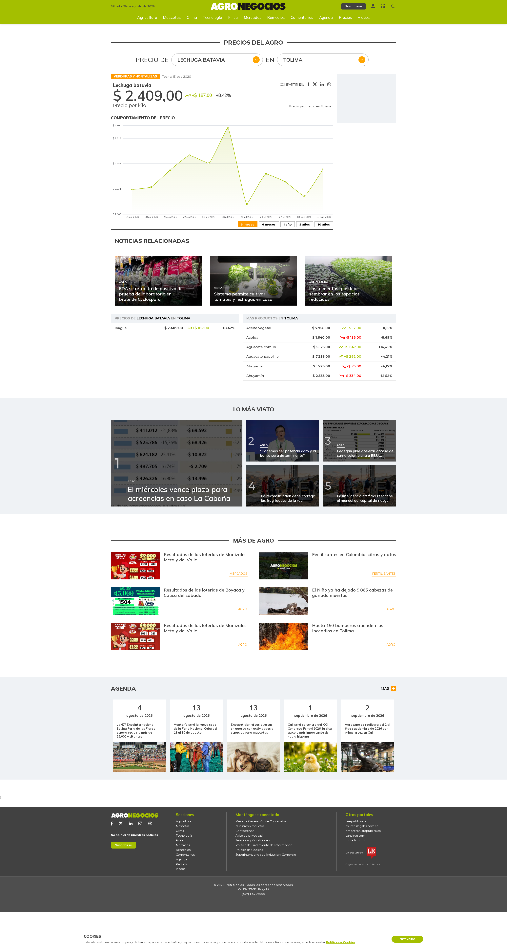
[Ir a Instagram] (140, 823)
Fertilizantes (383, 573)
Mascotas (172, 17)
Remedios (276, 17)
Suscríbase (353, 6)
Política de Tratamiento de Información (263, 845)
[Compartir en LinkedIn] (322, 84)
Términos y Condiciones (252, 840)
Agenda (326, 17)
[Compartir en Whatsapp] (329, 84)
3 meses (247, 224)
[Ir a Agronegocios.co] (134, 815)
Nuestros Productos (249, 826)
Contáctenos (244, 831)
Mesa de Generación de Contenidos (260, 821)
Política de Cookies (249, 850)
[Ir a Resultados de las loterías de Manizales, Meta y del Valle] (135, 565)
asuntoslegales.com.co (362, 826)
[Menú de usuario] (373, 6)
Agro (242, 609)
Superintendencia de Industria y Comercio (265, 854)
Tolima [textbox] (292, 60)
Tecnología (212, 17)
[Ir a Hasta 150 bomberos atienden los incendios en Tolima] (283, 636)
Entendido (407, 939)
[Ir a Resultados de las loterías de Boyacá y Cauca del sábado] (135, 601)
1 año (287, 224)
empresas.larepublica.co (363, 831)
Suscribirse (123, 845)
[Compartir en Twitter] (315, 84)
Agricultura (147, 17)
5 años (304, 224)
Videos (364, 17)
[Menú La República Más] (383, 6)
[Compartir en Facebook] (308, 84)
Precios (345, 17)
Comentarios (302, 17)
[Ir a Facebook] (112, 823)
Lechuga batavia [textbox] (201, 60)
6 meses (269, 224)
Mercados (252, 17)
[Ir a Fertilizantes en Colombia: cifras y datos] (283, 565)
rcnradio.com (355, 840)
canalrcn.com (355, 835)
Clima (192, 17)
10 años (324, 224)
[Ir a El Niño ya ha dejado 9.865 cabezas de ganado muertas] (283, 601)
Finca (233, 17)
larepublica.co (356, 821)
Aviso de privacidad (249, 835)
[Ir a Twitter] (121, 823)
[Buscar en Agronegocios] (393, 6)
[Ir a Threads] (150, 823)
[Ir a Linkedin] (130, 823)
